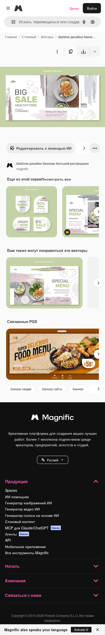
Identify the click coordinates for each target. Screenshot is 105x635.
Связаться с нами (23, 595)
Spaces (11, 490)
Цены (74, 8)
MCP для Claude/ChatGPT (32, 527)
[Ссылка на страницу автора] (9, 166)
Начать (12, 566)
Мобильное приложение (25, 546)
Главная (11, 37)
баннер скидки (20, 389)
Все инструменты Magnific (27, 552)
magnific (22, 168)
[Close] (98, 630)
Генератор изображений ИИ (28, 502)
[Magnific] (52, 418)
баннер (78, 389)
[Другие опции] (57, 51)
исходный (34, 68)
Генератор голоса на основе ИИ (32, 515)
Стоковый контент (20, 521)
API (8, 540)
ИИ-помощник (17, 496)
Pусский (52, 460)
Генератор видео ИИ (22, 508)
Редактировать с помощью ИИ (44, 148)
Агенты (16, 534)
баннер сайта (52, 389)
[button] (52, 460)
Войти (92, 8)
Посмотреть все (56, 179)
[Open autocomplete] (11, 22)
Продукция (16, 481)
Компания (15, 581)
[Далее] (84, 148)
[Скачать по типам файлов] (95, 51)
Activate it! (81, 629)
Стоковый (29, 37)
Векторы (47, 37)
